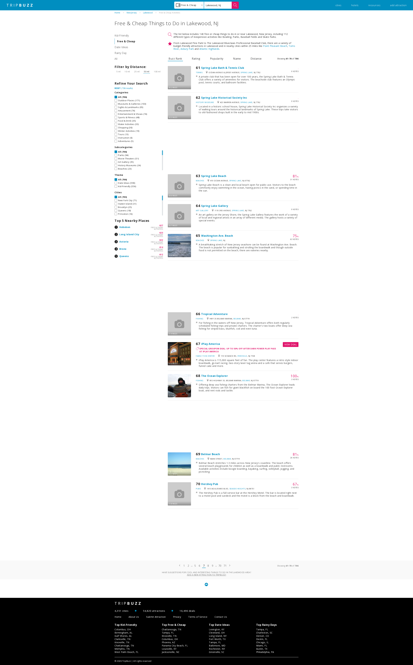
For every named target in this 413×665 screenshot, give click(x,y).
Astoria (124, 241)
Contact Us (221, 616)
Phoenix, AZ (168, 642)
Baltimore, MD (217, 645)
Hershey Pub (209, 484)
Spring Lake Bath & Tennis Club (222, 68)
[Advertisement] (233, 148)
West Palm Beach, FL (127, 652)
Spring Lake (247, 72)
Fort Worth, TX (217, 639)
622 (161, 240)
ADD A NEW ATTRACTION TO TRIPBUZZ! (206, 574)
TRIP (20, 5)
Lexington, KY (216, 629)
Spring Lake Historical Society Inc (224, 97)
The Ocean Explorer (214, 376)
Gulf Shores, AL (123, 635)
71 (225, 565)
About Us (134, 616)
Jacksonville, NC (171, 652)
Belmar (237, 318)
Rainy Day (121, 53)
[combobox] (189, 5)
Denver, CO (262, 635)
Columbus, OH (123, 629)
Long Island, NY (218, 635)
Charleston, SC (264, 632)
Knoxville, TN (122, 642)
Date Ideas (121, 47)
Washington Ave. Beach (217, 235)
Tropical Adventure (214, 314)
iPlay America (210, 344)
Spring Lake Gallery (214, 206)
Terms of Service (197, 616)
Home (117, 12)
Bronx (122, 248)
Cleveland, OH (217, 632)
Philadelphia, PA (265, 652)
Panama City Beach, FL (175, 645)
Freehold (242, 356)
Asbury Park (187, 48)
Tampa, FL (168, 632)
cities (338, 5)
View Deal (290, 344)
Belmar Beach (210, 454)
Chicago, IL (262, 642)
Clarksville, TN (123, 639)
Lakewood (148, 12)
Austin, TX (261, 648)
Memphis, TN (122, 648)
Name (237, 58)
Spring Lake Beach (213, 176)
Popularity (216, 58)
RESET (118, 88)
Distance (256, 58)
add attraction (398, 5)
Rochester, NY (217, 648)
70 (220, 565)
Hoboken (124, 227)
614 (161, 247)
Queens (124, 256)
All (116, 59)
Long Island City (129, 234)
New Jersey (132, 12)
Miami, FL (261, 645)
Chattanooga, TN (124, 645)
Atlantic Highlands (209, 48)
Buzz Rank (175, 58)
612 (161, 254)
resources (374, 5)
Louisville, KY (169, 648)
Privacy (177, 616)
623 (161, 232)
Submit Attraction (156, 616)
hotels (355, 5)
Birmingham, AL (123, 632)
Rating (196, 58)
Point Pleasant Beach (275, 45)
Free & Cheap (126, 41)
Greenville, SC (216, 652)
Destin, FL (262, 639)
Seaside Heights (237, 488)
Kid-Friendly (122, 35)
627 (161, 225)
